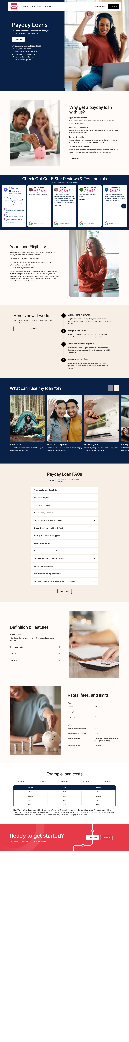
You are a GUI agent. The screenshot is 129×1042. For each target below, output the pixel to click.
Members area (100, 6)
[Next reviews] (123, 206)
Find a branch (35, 6)
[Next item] (116, 388)
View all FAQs (64, 591)
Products (24, 6)
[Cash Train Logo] (14, 6)
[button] (64, 490)
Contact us (106, 838)
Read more (57, 205)
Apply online (92, 838)
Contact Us (47, 6)
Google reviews (73, 182)
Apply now (113, 6)
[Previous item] (110, 388)
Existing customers (16, 271)
